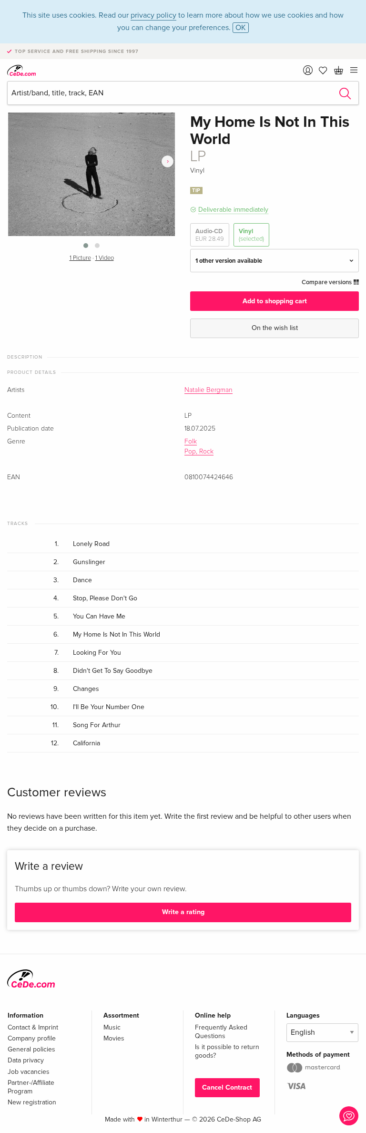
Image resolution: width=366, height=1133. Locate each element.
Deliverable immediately (233, 210)
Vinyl (251, 235)
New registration (32, 1102)
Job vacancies (29, 1072)
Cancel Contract (227, 1087)
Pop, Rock (199, 451)
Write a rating (183, 912)
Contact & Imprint (33, 1027)
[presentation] (167, 161)
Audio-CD (209, 235)
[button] (86, 245)
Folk (190, 441)
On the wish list (275, 328)
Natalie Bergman (208, 390)
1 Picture (80, 258)
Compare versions (327, 282)
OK (240, 27)
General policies (31, 1049)
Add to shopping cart (275, 301)
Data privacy (26, 1060)
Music (112, 1027)
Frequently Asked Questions (221, 1031)
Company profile (32, 1038)
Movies (113, 1038)
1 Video (104, 258)
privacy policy (153, 15)
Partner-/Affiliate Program (31, 1087)
